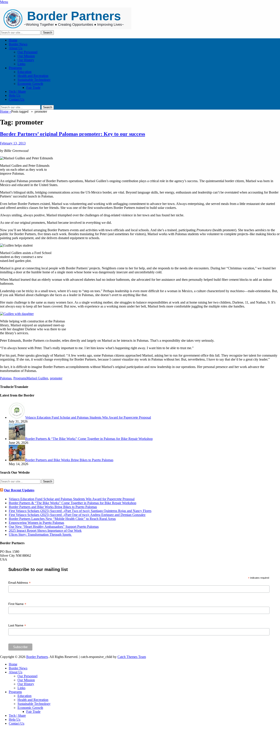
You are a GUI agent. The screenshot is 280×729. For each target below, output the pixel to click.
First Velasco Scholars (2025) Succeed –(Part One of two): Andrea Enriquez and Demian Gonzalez (77, 515)
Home (13, 40)
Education (25, 72)
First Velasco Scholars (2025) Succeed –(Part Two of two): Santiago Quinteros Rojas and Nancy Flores (80, 511)
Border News (18, 44)
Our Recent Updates (19, 490)
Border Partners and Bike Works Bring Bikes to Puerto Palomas (53, 507)
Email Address (19, 583)
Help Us (14, 95)
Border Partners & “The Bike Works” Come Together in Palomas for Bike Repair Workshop (72, 503)
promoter (56, 378)
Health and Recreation (33, 76)
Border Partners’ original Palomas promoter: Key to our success (72, 134)
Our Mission (26, 56)
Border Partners (37, 657)
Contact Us (16, 99)
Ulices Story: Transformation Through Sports (40, 534)
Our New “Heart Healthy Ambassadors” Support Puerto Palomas (54, 526)
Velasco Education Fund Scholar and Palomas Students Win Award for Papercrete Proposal (72, 499)
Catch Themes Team (131, 657)
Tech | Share (17, 91)
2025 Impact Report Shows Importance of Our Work (45, 530)
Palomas (6, 378)
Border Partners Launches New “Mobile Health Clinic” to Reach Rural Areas (62, 519)
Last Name (17, 625)
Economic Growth (30, 83)
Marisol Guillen (37, 378)
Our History (26, 60)
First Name (17, 604)
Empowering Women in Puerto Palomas (36, 523)
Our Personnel (27, 52)
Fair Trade (33, 87)
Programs (15, 68)
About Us (15, 48)
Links (21, 64)
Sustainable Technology (34, 80)
